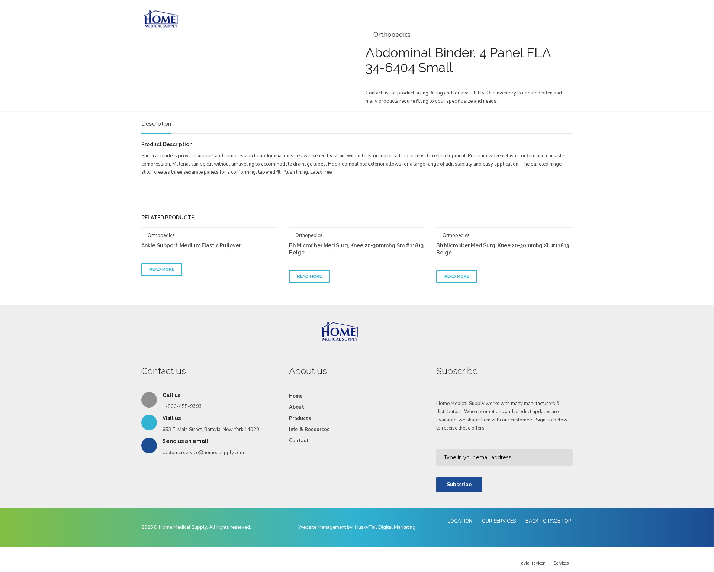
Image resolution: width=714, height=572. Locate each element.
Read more (161, 269)
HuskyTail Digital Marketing (385, 527)
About (296, 407)
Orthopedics (161, 235)
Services (561, 563)
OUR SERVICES (499, 521)
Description (156, 124)
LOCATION (460, 521)
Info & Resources (309, 429)
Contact (299, 440)
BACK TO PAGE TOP (548, 521)
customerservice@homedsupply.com (203, 452)
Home (296, 396)
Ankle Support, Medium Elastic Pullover (191, 245)
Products (300, 418)
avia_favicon (533, 563)
